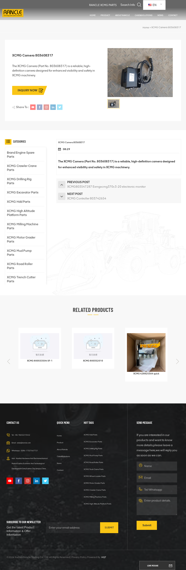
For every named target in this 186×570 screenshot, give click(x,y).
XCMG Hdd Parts (18, 201)
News (160, 15)
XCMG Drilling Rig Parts (19, 181)
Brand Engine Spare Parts (21, 154)
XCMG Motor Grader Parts (21, 239)
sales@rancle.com (24, 443)
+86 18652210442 (22, 435)
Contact (172, 15)
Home (93, 15)
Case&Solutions (143, 15)
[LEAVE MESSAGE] (170, 565)
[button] (177, 361)
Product (105, 15)
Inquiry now (27, 90)
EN (154, 5)
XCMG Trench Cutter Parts (21, 279)
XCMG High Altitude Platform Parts (21, 213)
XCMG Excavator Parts (22, 192)
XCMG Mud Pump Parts (19, 252)
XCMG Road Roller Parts (20, 266)
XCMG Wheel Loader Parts (95, 476)
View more (37, 364)
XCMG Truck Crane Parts (94, 469)
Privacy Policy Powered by (86, 557)
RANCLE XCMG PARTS (103, 5)
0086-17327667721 (29, 451)
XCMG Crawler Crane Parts (22, 168)
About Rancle (122, 15)
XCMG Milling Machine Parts (22, 226)
